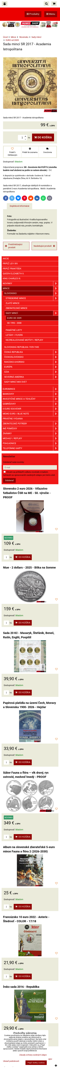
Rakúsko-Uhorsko (14, 362)
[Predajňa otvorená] (30, 27)
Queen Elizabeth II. (13, 273)
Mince (6, 288)
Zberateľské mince (16, 308)
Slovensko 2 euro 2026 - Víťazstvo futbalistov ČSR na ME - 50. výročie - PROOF (27, 493)
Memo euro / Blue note (16, 413)
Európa (8, 367)
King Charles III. (12, 278)
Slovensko (10, 293)
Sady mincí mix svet (15, 382)
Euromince (9, 389)
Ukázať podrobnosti (11, 1061)
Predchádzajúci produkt (15, 246)
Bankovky (8, 394)
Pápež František (12, 268)
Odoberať (9, 480)
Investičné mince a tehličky (19, 399)
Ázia (6, 372)
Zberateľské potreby (15, 423)
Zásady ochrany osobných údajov (33, 1055)
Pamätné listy (14, 330)
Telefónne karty (12, 448)
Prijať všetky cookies (36, 1063)
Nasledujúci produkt (43, 246)
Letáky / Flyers (14, 335)
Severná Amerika (14, 377)
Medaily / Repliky (12, 438)
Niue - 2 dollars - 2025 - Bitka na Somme (29, 567)
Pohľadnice (9, 443)
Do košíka (44, 137)
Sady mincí (12, 313)
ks (10, 557)
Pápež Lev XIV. (10, 263)
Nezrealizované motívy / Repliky (24, 340)
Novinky (7, 283)
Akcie (6, 258)
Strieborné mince (16, 298)
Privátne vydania (13, 418)
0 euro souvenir (12, 408)
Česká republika (13, 352)
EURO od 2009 (14, 318)
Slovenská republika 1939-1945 (21, 347)
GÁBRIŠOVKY (9, 404)
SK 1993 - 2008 (14, 323)
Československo (13, 357)
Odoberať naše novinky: (13, 462)
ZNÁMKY (7, 433)
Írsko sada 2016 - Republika (21, 986)
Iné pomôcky (10, 428)
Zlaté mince (13, 303)
